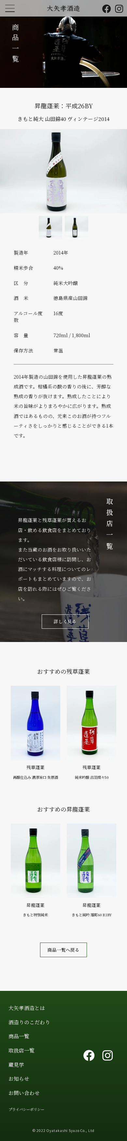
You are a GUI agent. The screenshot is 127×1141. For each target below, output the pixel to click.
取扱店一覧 (21, 1050)
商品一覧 (18, 1036)
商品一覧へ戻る (63, 949)
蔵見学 (16, 1064)
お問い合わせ (24, 1092)
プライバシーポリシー (26, 1109)
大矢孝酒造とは (26, 1007)
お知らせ (18, 1078)
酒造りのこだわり (29, 1022)
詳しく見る (65, 621)
